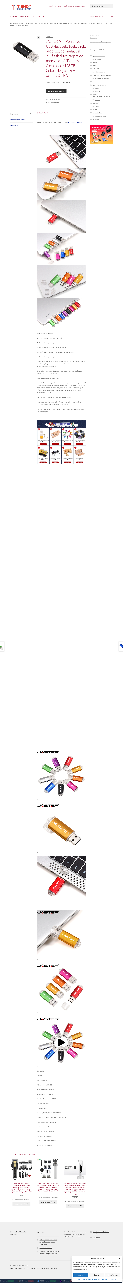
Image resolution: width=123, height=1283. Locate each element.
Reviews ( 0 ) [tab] (14, 125)
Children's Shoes (100, 72)
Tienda (95, 109)
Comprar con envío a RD (56, 91)
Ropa (94, 82)
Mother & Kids (97, 69)
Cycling (97, 88)
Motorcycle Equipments (102, 78)
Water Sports (99, 91)
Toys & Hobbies (97, 113)
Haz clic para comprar (75, 122)
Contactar (40, 16)
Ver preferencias (113, 1275)
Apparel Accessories (99, 56)
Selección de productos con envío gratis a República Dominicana (66, 6)
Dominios (23, 1232)
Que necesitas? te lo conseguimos (100, 42)
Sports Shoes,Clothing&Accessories (101, 95)
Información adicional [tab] (17, 120)
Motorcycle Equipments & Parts (102, 75)
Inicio (14, 23)
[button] (119, 1259)
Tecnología (20, 23)
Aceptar (81, 1275)
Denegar (96, 1275)
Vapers (97, 106)
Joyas (94, 65)
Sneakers (97, 100)
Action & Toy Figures (101, 116)
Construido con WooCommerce (47, 1268)
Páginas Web (14, 1232)
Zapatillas (96, 119)
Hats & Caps (98, 59)
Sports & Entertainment (100, 85)
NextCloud (13, 1234)
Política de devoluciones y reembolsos (87, 1279)
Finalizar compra (25, 16)
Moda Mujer (93, 38)
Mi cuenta (13, 16)
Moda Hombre (94, 36)
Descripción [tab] (14, 114)
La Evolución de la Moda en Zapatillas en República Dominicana (48, 1242)
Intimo (95, 62)
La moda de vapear (45, 1248)
